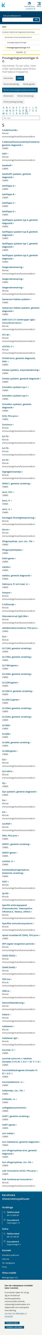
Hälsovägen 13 (13, 1223)
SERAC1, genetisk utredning (16, 483)
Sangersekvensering (12, 267)
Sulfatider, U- (8, 1099)
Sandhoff (6, 165)
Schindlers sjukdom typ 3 (14, 395)
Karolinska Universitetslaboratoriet (18, 37)
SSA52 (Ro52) (8, 955)
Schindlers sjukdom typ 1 (14, 387)
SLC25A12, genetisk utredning (17, 691)
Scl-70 (5, 436)
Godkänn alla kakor (14, 1327)
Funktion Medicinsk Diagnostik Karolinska (18, 32)
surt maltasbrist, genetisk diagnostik (20, 1141)
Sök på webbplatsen (12, 15)
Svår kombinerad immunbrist (17, 1179)
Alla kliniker (8, 78)
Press (4, 1267)
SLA (4, 636)
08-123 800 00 (13, 1215)
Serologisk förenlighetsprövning (18, 517)
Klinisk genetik (29, 84)
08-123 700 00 (13, 1236)
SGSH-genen (8, 558)
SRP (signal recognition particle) (18, 943)
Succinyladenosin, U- (12, 1082)
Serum (5, 529)
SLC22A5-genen (9, 682)
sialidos (6, 567)
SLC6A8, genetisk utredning (15, 742)
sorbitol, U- (7, 861)
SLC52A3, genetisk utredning (16, 716)
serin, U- (6, 509)
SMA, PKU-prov (9, 835)
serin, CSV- (7, 492)
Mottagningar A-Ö (10, 1277)
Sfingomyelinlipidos (12, 549)
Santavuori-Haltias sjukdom (16, 299)
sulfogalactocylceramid (13, 1107)
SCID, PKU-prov (9, 416)
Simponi (6, 592)
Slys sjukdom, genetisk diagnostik (19, 791)
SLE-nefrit (7, 771)
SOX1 (4, 881)
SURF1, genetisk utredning (15, 1116)
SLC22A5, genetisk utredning (16, 674)
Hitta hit (5, 1259)
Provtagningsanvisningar (17, 42)
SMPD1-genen (9, 852)
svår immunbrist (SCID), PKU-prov (19, 1170)
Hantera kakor (12, 1323)
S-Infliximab (8, 604)
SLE (4, 759)
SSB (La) (6, 979)
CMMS (20, 78)
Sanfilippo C (8, 202)
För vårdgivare (8, 1263)
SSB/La (5, 991)
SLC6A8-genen (9, 751)
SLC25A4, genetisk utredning (16, 708)
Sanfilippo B (8, 194)
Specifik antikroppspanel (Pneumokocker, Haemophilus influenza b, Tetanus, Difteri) (17, 908)
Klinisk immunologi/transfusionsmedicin (20, 90)
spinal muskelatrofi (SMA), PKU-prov (20, 935)
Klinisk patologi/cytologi (13, 102)
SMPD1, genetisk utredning (15, 844)
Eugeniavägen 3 (14, 1244)
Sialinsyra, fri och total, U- (15, 584)
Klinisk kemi (8, 96)
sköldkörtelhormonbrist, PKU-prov (19, 628)
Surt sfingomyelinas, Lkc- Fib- (17, 1162)
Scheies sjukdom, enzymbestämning (20, 370)
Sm (3, 800)
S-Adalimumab (9, 130)
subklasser (7, 1026)
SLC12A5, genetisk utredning (16, 648)
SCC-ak (5, 334)
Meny (39, 6)
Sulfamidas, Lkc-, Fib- (12, 1090)
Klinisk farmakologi (11, 84)
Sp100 (5, 893)
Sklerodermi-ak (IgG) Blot (14, 616)
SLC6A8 (5, 725)
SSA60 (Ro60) (8, 967)
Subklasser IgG (9, 1038)
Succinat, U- (8, 1049)
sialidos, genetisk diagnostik (16, 575)
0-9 (26, 113)
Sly (3, 783)
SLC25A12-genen (10, 699)
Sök (36, 19)
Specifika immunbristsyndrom (17, 923)
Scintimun (7, 424)
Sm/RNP (6, 823)
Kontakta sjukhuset (10, 1255)
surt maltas (8, 1133)
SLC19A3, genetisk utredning (16, 656)
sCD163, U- (7, 346)
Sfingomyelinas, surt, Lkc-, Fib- (17, 541)
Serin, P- (6, 500)
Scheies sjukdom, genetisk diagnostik (20, 378)
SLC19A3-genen (9, 665)
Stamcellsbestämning (12, 1002)
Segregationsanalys (11, 471)
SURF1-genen (8, 1124)
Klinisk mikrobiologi (25, 96)
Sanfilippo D (8, 211)
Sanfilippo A (8, 185)
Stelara (5, 1014)
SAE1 (4, 153)
